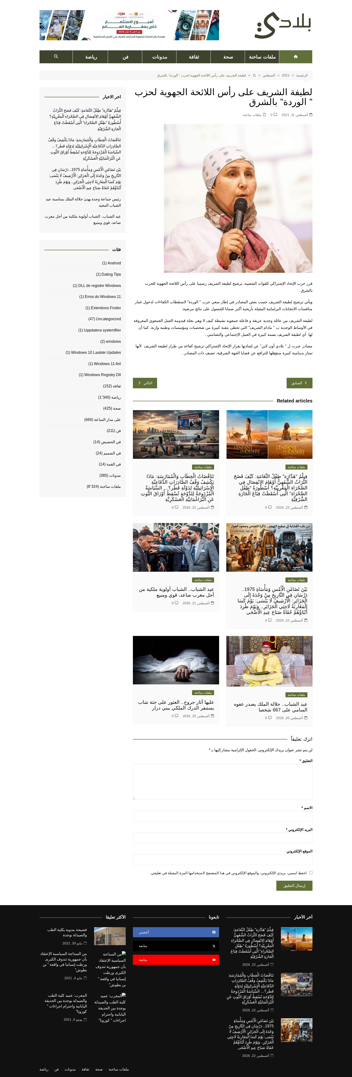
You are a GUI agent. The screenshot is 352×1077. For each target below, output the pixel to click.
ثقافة (194, 56)
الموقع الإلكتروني (299, 851)
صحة (228, 56)
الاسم (306, 808)
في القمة (114, 464)
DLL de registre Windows (99, 286)
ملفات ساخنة (262, 56)
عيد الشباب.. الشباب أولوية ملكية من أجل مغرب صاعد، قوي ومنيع (83, 219)
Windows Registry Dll (102, 375)
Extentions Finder (106, 308)
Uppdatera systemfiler (102, 330)
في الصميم (112, 453)
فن (126, 56)
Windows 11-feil (107, 364)
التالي (147, 383)
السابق (296, 383)
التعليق (306, 761)
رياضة (91, 56)
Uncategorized (108, 319)
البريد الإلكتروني (299, 829)
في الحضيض (111, 442)
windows (113, 341)
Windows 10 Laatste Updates (96, 352)
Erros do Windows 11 (103, 297)
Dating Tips (111, 274)
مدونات (159, 56)
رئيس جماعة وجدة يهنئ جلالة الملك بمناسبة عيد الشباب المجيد (83, 202)
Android (114, 263)
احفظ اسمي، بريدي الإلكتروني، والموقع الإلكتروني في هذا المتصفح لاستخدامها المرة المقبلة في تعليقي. (228, 873)
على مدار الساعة (107, 420)
